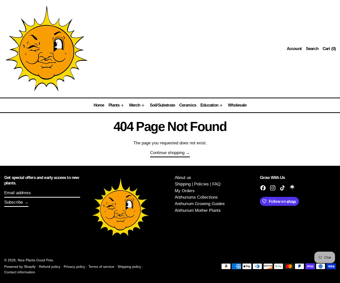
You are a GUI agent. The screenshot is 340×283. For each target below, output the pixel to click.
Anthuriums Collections (196, 197)
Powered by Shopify (20, 267)
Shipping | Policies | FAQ (198, 184)
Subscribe (13, 202)
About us (183, 177)
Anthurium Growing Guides (200, 203)
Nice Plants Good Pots (35, 260)
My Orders (185, 190)
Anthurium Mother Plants (198, 210)
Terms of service (101, 267)
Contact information (19, 272)
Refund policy (49, 267)
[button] (312, 49)
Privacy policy (74, 267)
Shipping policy (129, 267)
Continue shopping (167, 152)
